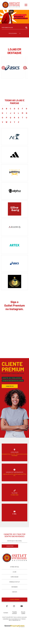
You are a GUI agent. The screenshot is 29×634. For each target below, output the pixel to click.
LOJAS (14, 571)
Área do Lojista (23, 612)
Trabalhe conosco (14, 612)
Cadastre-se (10, 386)
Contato (5, 612)
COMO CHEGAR (14, 576)
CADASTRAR (9, 546)
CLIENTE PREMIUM (14, 599)
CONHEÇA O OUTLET (14, 582)
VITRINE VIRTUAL (14, 566)
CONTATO (14, 592)
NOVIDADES (15, 587)
